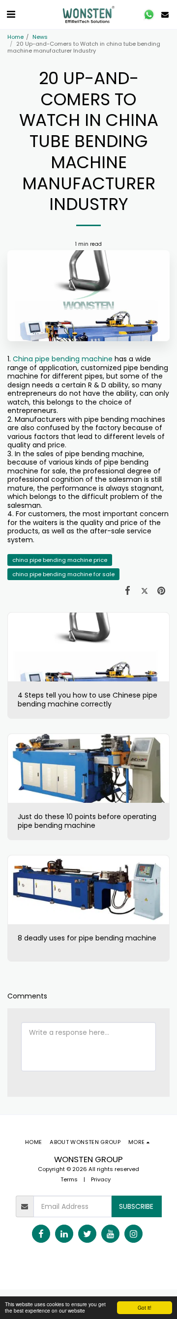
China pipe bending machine (63, 359)
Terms (69, 1179)
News (40, 37)
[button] (10, 14)
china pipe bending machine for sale (63, 574)
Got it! (144, 1307)
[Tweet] (144, 590)
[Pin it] (161, 590)
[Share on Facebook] (127, 590)
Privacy (101, 1179)
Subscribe (136, 1206)
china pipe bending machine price (59, 560)
